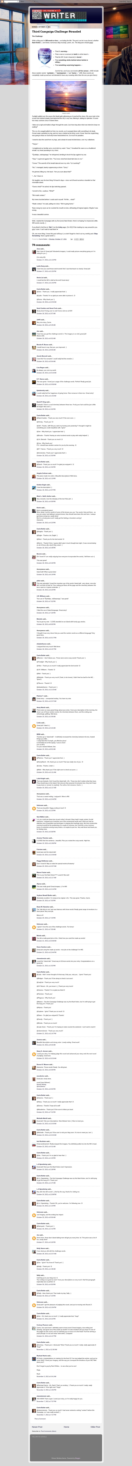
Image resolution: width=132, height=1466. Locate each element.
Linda (39, 723)
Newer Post (37, 1427)
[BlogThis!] (77, 239)
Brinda (39, 935)
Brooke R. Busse (42, 344)
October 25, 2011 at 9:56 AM (46, 1217)
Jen (38, 331)
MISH (38, 734)
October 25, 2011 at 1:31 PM (46, 1229)
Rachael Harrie (42, 1356)
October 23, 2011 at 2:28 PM (46, 1169)
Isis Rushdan (41, 1141)
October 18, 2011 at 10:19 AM (46, 373)
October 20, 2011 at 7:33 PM (46, 918)
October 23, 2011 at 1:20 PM (46, 1158)
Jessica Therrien (42, 838)
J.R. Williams (41, 596)
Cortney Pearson (42, 1325)
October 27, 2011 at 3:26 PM (46, 1242)
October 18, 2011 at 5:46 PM (46, 563)
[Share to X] (79, 239)
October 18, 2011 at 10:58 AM (46, 384)
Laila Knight (41, 778)
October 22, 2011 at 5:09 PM (46, 1070)
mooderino (40, 1076)
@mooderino (41, 1086)
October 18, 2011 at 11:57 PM (46, 649)
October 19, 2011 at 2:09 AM (46, 716)
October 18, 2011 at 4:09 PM (46, 501)
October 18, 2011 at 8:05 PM (46, 624)
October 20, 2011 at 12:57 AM (46, 866)
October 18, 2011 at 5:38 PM (46, 548)
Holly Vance (41, 1248)
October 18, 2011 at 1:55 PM (46, 455)
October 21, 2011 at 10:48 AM (46, 941)
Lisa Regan (41, 367)
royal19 (68, 113)
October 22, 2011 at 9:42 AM (46, 1045)
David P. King (41, 402)
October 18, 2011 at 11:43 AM (46, 396)
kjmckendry (41, 390)
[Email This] (75, 239)
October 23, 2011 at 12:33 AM (46, 1123)
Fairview (40, 849)
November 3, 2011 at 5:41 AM (46, 1376)
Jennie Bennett (42, 356)
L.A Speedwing (42, 1164)
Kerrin (39, 507)
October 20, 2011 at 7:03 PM (46, 900)
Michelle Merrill (42, 1118)
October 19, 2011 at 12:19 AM (46, 689)
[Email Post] (71, 239)
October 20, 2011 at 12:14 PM (46, 889)
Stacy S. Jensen (42, 1051)
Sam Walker (41, 817)
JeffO (39, 319)
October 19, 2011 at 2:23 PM (46, 810)
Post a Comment (40, 1419)
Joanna (39, 1039)
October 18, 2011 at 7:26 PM (46, 613)
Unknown (40, 805)
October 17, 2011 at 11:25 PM (46, 271)
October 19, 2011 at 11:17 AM (46, 787)
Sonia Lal (40, 277)
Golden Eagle (41, 485)
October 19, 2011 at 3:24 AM (46, 728)
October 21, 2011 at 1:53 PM (46, 965)
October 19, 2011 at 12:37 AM (46, 701)
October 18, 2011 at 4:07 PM (46, 490)
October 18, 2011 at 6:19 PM (46, 574)
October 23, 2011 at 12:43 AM (46, 1135)
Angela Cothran (42, 473)
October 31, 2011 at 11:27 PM (46, 1336)
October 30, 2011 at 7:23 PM (46, 1296)
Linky (60, 227)
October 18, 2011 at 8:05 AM (46, 350)
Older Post (95, 1427)
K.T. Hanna (40, 379)
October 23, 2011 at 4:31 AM (46, 1146)
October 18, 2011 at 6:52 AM (46, 338)
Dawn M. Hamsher (43, 907)
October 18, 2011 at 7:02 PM (46, 601)
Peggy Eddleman (43, 861)
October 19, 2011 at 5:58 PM (46, 832)
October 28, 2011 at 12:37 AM (46, 1254)
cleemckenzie (41, 958)
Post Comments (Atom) (48, 1431)
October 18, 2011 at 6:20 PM (46, 590)
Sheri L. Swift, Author (44, 496)
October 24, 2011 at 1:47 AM (46, 1183)
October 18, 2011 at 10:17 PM (46, 637)
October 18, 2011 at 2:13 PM (46, 478)
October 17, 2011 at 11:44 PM (46, 283)
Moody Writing (41, 1084)
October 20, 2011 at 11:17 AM (46, 877)
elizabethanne (42, 644)
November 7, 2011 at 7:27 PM (46, 1415)
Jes (38, 1235)
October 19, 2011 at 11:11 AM (46, 772)
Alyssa (39, 884)
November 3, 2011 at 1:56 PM (46, 1390)
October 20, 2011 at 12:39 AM (46, 855)
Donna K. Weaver (43, 1064)
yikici (38, 580)
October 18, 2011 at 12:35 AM (46, 302)
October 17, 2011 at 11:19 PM (46, 260)
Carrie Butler (41, 289)
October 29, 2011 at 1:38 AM (46, 1269)
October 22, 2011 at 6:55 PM (46, 1089)
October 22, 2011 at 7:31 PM (46, 1112)
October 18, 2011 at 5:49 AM (46, 325)
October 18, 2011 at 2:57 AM (46, 313)
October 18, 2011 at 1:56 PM (46, 467)
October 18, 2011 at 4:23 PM (46, 522)
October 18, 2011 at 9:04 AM (46, 361)
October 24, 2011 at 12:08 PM (46, 1194)
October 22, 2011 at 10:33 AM (46, 1058)
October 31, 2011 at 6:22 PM (46, 1319)
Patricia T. (40, 696)
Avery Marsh (41, 707)
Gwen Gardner (42, 947)
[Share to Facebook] (81, 239)
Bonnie (39, 554)
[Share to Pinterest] (83, 239)
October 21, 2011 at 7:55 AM (46, 929)
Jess (38, 249)
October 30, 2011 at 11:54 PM (46, 1307)
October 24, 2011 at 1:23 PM (46, 1206)
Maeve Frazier (41, 872)
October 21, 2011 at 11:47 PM (46, 1033)
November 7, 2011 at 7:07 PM (46, 1401)
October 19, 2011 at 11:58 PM (46, 843)
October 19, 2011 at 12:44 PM (46, 799)
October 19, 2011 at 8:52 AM (46, 749)
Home (66, 1427)
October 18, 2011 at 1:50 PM (46, 409)
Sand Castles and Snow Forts (47, 308)
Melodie (39, 619)
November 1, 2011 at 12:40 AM (47, 1349)
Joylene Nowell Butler (44, 895)
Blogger (77, 1458)
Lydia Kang (41, 266)
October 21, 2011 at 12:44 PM (46, 952)
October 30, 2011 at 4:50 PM (46, 1284)
